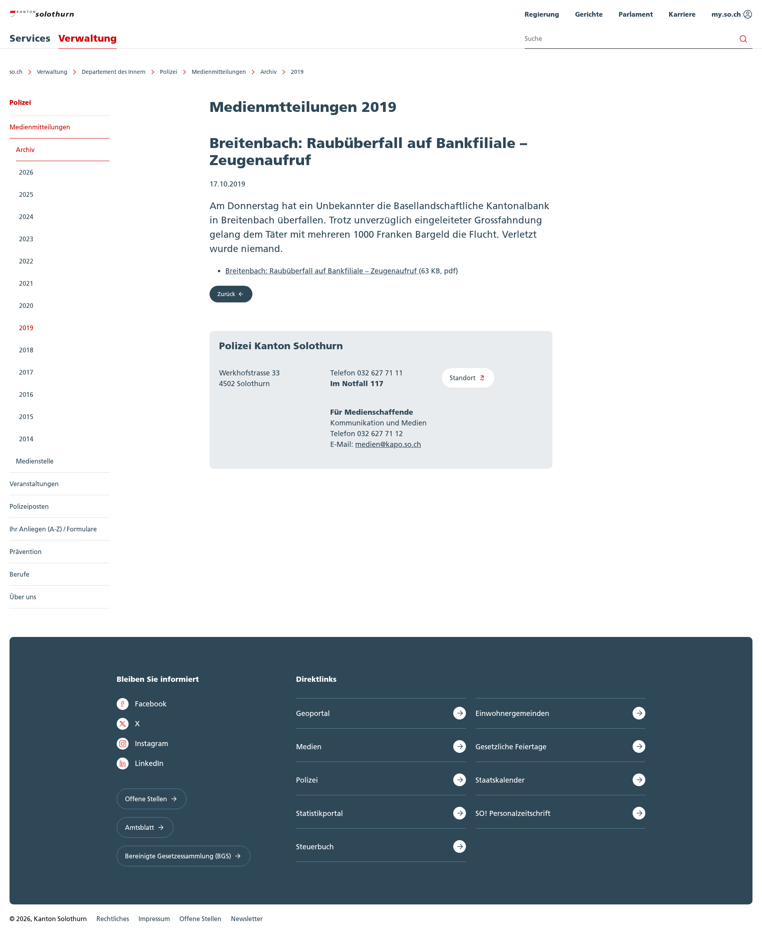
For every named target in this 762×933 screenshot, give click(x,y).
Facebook (151, 703)
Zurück (226, 294)
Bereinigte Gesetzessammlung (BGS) (178, 856)
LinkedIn (149, 763)
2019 (297, 71)
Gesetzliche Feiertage (510, 746)
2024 (26, 217)
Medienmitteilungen (219, 71)
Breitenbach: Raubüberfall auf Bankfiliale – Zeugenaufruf (322, 270)
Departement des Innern (114, 71)
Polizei (168, 71)
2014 (26, 439)
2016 (26, 394)
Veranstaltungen (34, 484)
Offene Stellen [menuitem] (200, 919)
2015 (26, 417)
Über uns (23, 597)
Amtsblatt (139, 827)
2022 (26, 261)
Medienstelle (35, 461)
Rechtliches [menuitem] (112, 919)
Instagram (151, 743)
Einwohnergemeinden (512, 713)
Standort (462, 378)
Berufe (19, 574)
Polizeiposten (29, 506)
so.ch (16, 71)
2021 (26, 283)
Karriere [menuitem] (682, 14)
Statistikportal (319, 813)
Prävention (26, 552)
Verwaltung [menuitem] (87, 38)
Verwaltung (52, 71)
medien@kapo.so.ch (388, 444)
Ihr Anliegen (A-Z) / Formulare (53, 529)
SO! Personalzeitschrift (512, 813)
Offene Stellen (146, 799)
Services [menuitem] (30, 38)
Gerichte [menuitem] (589, 14)
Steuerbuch (315, 846)
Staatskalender (500, 780)
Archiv (268, 71)
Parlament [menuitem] (636, 14)
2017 (26, 372)
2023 (26, 239)
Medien (308, 746)
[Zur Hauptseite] (42, 13)
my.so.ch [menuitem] (727, 14)
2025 (26, 194)
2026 (26, 172)
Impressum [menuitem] (154, 919)
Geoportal (313, 713)
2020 (26, 306)
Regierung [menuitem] (542, 14)
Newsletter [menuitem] (247, 919)
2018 (26, 350)
